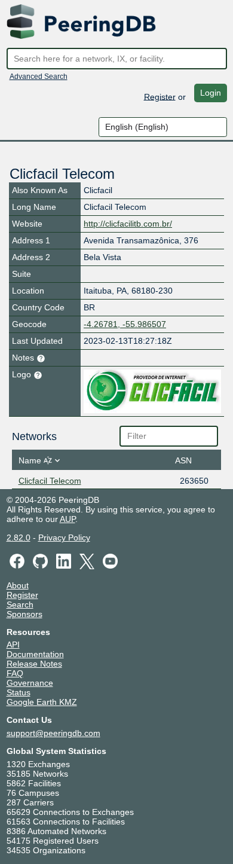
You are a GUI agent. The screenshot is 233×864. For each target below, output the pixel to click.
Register (160, 96)
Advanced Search (39, 76)
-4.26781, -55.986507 (125, 324)
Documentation (35, 654)
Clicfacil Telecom (50, 481)
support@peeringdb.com (53, 733)
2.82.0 (18, 537)
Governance (30, 683)
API (13, 644)
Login (210, 92)
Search (20, 604)
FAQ (15, 673)
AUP (67, 519)
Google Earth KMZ (42, 702)
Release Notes (34, 663)
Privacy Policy (64, 537)
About (18, 585)
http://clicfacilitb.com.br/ (128, 223)
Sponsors (24, 614)
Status (18, 692)
